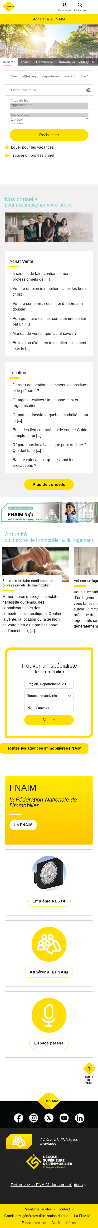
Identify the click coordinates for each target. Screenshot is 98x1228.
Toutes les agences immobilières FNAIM (44, 748)
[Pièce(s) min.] (49, 115)
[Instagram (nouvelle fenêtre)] (34, 1118)
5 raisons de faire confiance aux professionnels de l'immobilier (28, 583)
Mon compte (64, 10)
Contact (64, 1209)
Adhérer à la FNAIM (49, 19)
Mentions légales (38, 1209)
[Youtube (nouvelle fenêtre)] (64, 1118)
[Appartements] (49, 105)
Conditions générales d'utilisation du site (36, 1216)
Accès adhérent (64, 1223)
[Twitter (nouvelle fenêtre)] (49, 1118)
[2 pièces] (49, 124)
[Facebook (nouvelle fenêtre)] (18, 1118)
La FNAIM (23, 825)
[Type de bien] (49, 100)
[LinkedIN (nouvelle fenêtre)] (80, 1118)
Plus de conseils (49, 484)
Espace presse (33, 1223)
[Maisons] (49, 109)
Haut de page (89, 1080)
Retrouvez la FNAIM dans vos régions (47, 1184)
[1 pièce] (49, 119)
